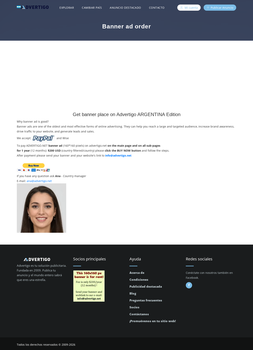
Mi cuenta (191, 7)
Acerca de (136, 273)
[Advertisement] (126, 70)
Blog (132, 293)
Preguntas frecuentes (145, 300)
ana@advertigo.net (39, 181)
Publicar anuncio (221, 7)
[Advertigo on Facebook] (189, 285)
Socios (134, 307)
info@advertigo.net (118, 155)
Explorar (66, 7)
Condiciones (138, 280)
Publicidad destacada (145, 286)
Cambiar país (92, 7)
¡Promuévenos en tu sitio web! (152, 321)
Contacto (157, 7)
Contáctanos (139, 314)
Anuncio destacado (125, 7)
